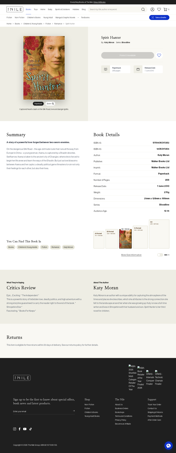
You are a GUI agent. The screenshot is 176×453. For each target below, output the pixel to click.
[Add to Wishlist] (159, 55)
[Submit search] (144, 9)
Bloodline (126, 42)
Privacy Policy (120, 420)
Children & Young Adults (32, 24)
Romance (58, 24)
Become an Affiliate (123, 424)
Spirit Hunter (70, 24)
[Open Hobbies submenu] (80, 9)
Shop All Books (99, 2)
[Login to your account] (152, 9)
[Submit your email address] (72, 411)
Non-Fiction (19, 17)
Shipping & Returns (155, 412)
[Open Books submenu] (32, 9)
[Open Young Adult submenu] (54, 17)
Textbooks (85, 17)
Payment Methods (155, 416)
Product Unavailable (128, 55)
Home (9, 24)
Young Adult (48, 17)
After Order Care (154, 420)
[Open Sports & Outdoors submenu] (71, 9)
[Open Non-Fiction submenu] (25, 17)
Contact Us (152, 408)
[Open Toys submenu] (38, 9)
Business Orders (121, 408)
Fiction (9, 17)
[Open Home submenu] (46, 9)
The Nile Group (34, 445)
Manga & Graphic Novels (65, 17)
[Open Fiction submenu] (13, 17)
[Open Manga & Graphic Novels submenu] (76, 17)
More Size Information (131, 255)
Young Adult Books (92, 416)
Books (17, 24)
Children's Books (33, 17)
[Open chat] (168, 445)
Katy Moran (109, 42)
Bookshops (119, 412)
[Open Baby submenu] (53, 9)
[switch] (160, 255)
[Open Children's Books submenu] (41, 17)
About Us (119, 404)
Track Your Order (154, 404)
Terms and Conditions (123, 416)
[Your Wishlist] (159, 9)
